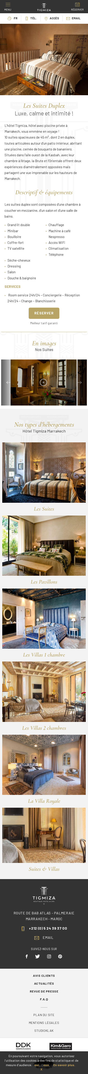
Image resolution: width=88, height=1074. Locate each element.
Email (76, 18)
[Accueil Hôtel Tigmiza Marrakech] (44, 6)
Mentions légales (44, 1023)
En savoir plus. (64, 1065)
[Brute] (43, 382)
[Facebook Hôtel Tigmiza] (27, 956)
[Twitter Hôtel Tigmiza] (37, 956)
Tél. (33, 18)
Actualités (44, 983)
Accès (54, 18)
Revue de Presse (44, 991)
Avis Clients (44, 975)
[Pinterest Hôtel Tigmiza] (60, 956)
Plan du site (44, 1015)
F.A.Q (44, 999)
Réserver (44, 313)
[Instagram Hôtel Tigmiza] (49, 956)
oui (36, 1065)
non (46, 1065)
